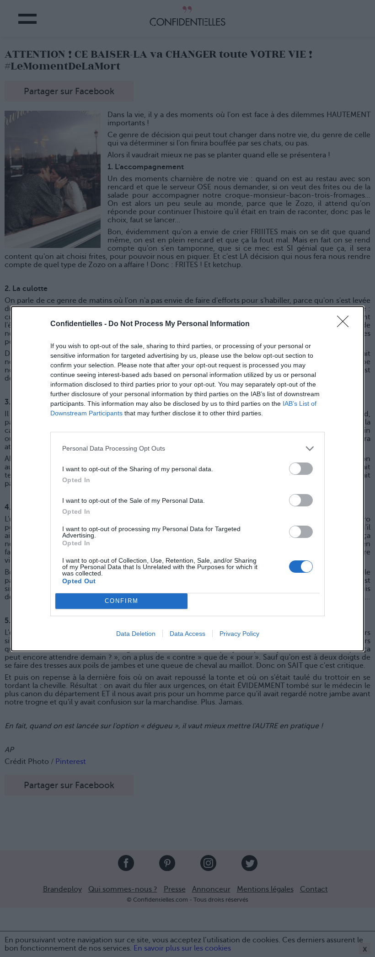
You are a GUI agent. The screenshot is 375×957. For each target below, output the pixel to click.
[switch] (301, 468)
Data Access (187, 633)
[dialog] (187, 478)
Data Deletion (135, 633)
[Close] (345, 324)
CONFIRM (122, 600)
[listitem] (187, 448)
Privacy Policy (239, 633)
